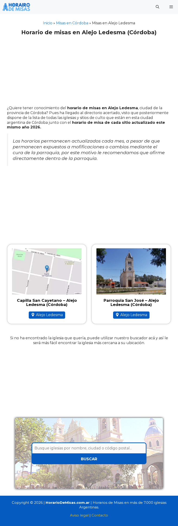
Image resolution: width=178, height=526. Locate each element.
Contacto (100, 515)
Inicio (47, 23)
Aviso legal (79, 515)
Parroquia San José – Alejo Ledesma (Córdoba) (131, 302)
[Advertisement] (89, 71)
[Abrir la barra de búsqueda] (157, 7)
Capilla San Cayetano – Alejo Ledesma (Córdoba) (47, 302)
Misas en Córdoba (72, 23)
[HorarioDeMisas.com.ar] (16, 7)
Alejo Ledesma (49, 315)
